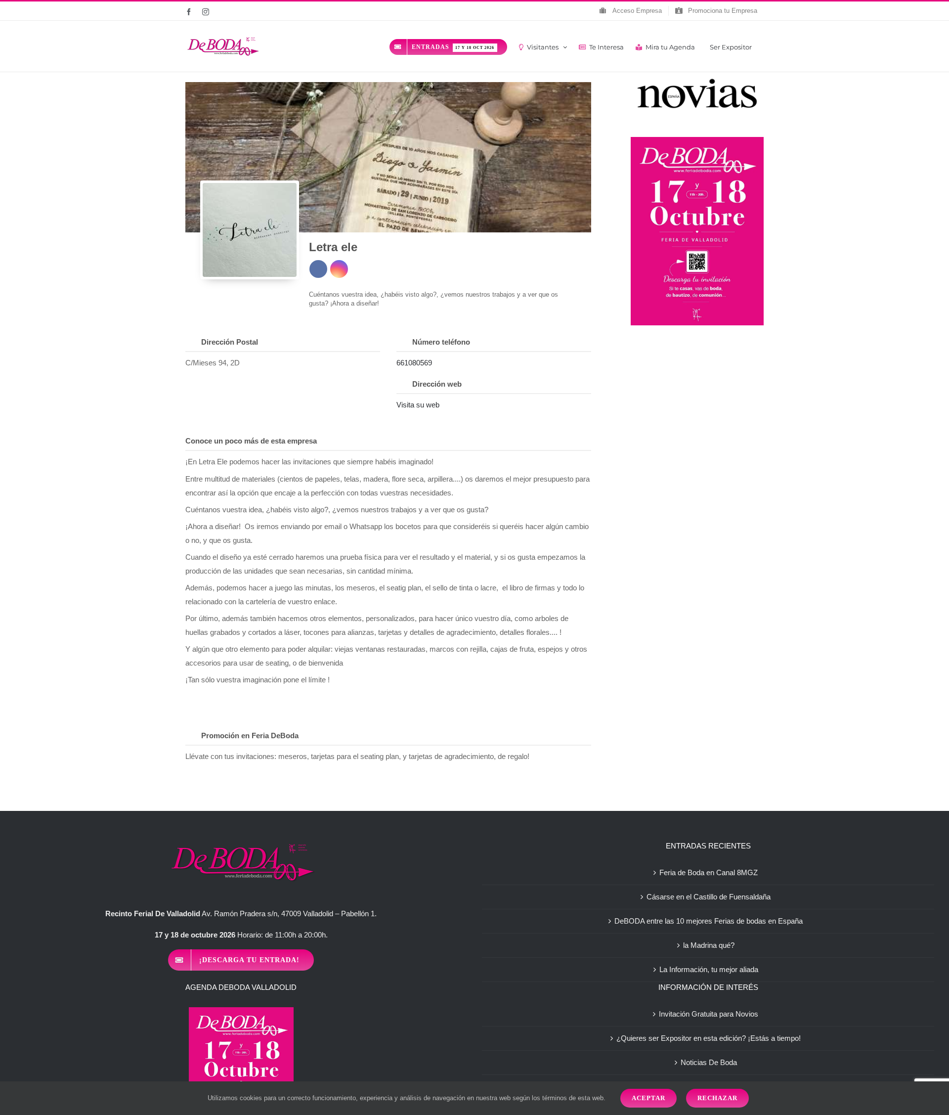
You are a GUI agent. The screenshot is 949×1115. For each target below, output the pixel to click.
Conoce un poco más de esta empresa (251, 441)
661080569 (414, 362)
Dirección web (437, 384)
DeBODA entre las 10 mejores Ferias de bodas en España (708, 921)
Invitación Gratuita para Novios (708, 1014)
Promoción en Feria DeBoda (250, 735)
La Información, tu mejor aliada (708, 969)
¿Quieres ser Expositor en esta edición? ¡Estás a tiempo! (708, 1038)
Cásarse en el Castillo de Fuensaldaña (709, 896)
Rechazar (717, 1098)
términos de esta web (573, 1098)
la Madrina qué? (708, 945)
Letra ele (333, 247)
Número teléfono (441, 342)
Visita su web (417, 405)
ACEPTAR (648, 1098)
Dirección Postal (229, 342)
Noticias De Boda (709, 1062)
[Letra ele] (249, 229)
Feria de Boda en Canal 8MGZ (708, 872)
